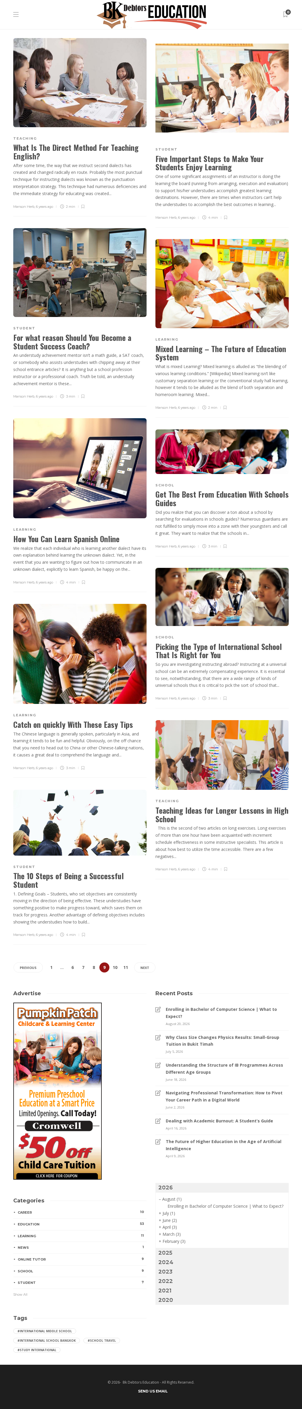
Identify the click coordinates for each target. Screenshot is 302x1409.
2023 (165, 1272)
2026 (165, 1187)
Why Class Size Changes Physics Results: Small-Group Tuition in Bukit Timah (222, 1040)
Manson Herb (24, 207)
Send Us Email (153, 1391)
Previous (28, 967)
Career (81, 1212)
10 (115, 967)
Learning (166, 339)
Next (144, 967)
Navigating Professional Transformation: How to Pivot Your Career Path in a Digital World (224, 1096)
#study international (36, 1350)
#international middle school (44, 1331)
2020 (165, 1300)
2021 (164, 1290)
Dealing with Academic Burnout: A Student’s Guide (219, 1121)
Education (81, 1224)
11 (125, 967)
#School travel (102, 1340)
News (81, 1247)
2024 (165, 1262)
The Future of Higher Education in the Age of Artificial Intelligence (223, 1145)
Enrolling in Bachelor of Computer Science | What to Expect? (221, 1012)
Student (166, 149)
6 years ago (44, 207)
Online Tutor (81, 1259)
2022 (165, 1281)
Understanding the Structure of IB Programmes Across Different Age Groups (224, 1068)
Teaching (25, 138)
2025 (165, 1253)
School (164, 485)
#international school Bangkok (46, 1340)
